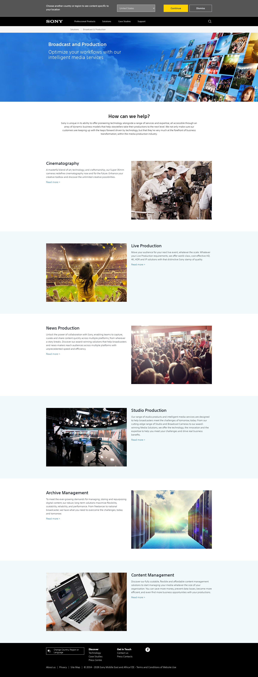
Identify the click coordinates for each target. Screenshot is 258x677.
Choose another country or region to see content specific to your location (77, 7)
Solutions (106, 21)
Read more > (53, 182)
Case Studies (124, 21)
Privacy (63, 667)
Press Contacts (124, 656)
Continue (176, 8)
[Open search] (210, 21)
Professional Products (84, 21)
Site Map (75, 667)
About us (51, 667)
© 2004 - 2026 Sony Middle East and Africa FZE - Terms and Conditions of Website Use (130, 667)
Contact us (122, 652)
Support (141, 21)
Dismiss (200, 8)
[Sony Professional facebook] (148, 649)
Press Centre (95, 659)
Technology (95, 652)
